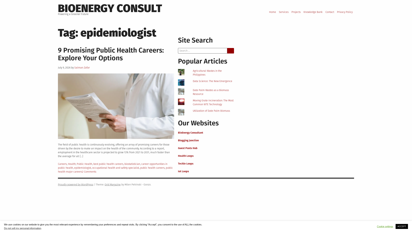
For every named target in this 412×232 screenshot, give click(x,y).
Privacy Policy (345, 12)
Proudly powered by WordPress (75, 184)
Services (284, 12)
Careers (62, 163)
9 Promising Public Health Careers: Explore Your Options (111, 54)
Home (272, 12)
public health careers (152, 167)
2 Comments (89, 171)
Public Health (84, 163)
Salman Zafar (82, 67)
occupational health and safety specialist (115, 167)
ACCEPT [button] (402, 226)
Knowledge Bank (313, 12)
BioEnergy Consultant (190, 132)
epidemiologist (82, 167)
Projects (296, 12)
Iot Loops (183, 171)
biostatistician (132, 163)
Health (72, 163)
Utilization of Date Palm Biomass (211, 110)
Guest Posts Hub (187, 148)
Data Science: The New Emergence (212, 81)
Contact (329, 12)
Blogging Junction (188, 140)
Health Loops (186, 155)
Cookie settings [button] (385, 226)
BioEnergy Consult (110, 8)
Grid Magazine (113, 184)
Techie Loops (185, 163)
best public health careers (108, 163)
